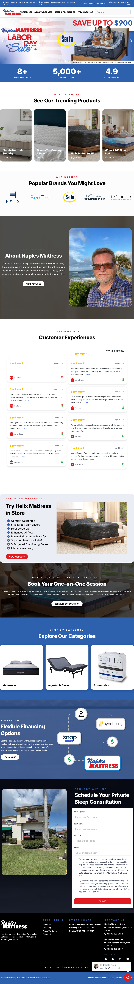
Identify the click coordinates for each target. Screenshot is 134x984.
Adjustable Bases (58, 685)
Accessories (101, 685)
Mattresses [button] (26, 12)
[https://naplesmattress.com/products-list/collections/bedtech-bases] (41, 197)
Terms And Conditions (76, 967)
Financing (47, 928)
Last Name (79, 824)
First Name (79, 812)
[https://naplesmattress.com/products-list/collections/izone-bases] (121, 197)
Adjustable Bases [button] (43, 12)
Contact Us (47, 934)
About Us (47, 924)
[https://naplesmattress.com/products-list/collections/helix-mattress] (12, 197)
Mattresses (9, 685)
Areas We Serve (50, 931)
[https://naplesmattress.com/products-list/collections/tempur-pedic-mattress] (95, 197)
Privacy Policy (53, 967)
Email (77, 847)
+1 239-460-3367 (115, 949)
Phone (77, 836)
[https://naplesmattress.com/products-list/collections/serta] (69, 197)
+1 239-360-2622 (100, 3)
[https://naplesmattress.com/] (12, 12)
